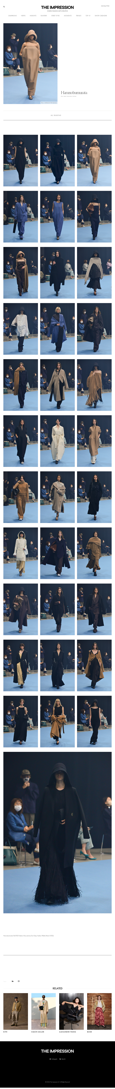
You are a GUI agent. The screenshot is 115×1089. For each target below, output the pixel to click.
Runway (44, 16)
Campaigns (12, 16)
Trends (78, 16)
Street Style (55, 16)
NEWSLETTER (105, 6)
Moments (68, 16)
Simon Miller (37, 1032)
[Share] (12, 981)
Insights (33, 16)
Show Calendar (101, 16)
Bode (89, 1032)
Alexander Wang (67, 1032)
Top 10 (88, 16)
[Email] (19, 981)
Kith (5, 1032)
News (23, 16)
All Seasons (56, 115)
